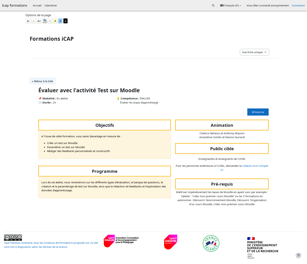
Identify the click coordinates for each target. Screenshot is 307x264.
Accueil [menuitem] (37, 5)
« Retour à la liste (42, 81)
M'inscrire (258, 112)
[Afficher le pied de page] (298, 255)
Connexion (298, 5)
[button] (213, 5)
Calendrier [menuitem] (50, 5)
